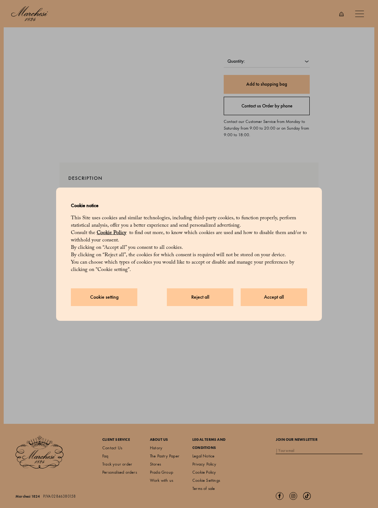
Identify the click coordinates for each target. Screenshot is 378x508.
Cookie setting (104, 297)
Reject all (200, 297)
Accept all (274, 297)
